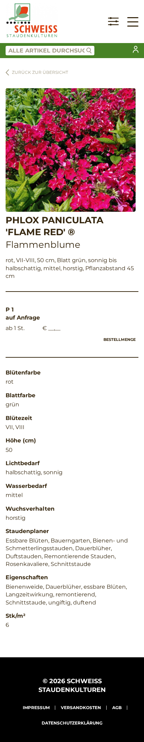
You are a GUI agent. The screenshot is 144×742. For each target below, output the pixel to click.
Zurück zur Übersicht (40, 72)
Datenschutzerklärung (72, 723)
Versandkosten (81, 707)
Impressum (36, 707)
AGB (117, 707)
